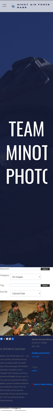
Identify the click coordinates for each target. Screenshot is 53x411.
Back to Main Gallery (43, 384)
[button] (4, 6)
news (34, 370)
